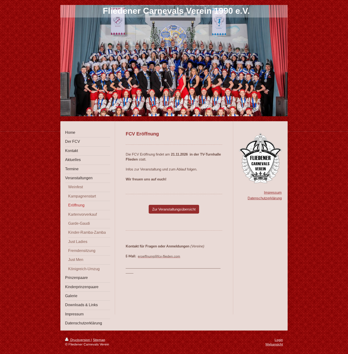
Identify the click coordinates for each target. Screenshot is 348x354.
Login (279, 340)
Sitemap (99, 340)
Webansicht (274, 344)
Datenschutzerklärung (265, 198)
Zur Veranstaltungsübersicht (174, 209)
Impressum (273, 192)
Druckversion (80, 340)
